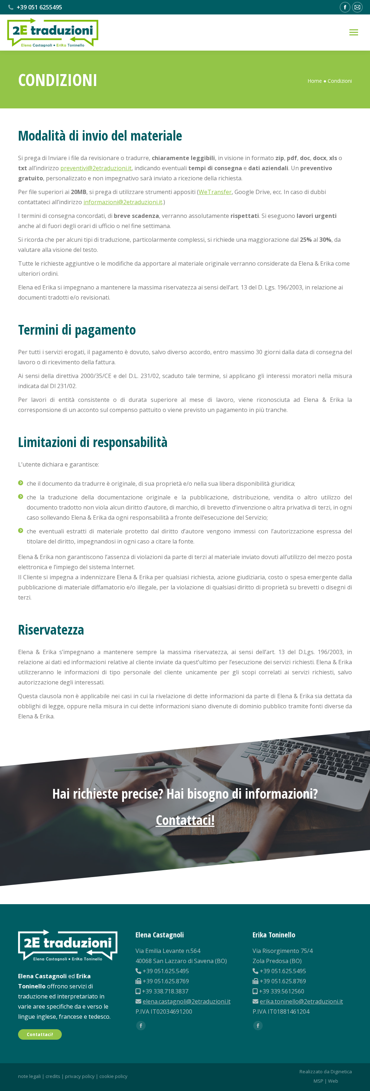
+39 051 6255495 (39, 7)
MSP (318, 1081)
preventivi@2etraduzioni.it (96, 168)
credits (53, 1076)
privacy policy (80, 1076)
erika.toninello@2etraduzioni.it (301, 1001)
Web (333, 1081)
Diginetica (341, 1071)
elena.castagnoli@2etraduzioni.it (187, 1001)
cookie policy (113, 1076)
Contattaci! (185, 819)
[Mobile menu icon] (354, 32)
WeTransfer (215, 192)
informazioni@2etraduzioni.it (122, 202)
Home (314, 80)
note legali (29, 1076)
